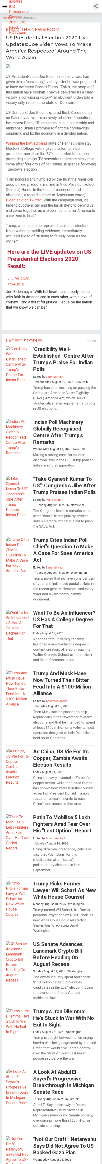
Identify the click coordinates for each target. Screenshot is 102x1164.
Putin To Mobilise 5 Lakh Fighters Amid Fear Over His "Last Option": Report (62, 824)
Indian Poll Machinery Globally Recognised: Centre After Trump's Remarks (58, 432)
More (91, 340)
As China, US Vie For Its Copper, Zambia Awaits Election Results (61, 758)
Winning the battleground (26, 143)
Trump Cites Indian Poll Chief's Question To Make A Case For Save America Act (63, 550)
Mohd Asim (53, 500)
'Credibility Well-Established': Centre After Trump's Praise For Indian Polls (63, 359)
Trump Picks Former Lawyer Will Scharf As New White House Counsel (64, 890)
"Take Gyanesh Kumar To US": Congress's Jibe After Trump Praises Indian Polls (64, 485)
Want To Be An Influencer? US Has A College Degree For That (64, 619)
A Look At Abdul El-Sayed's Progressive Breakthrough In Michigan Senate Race (63, 1082)
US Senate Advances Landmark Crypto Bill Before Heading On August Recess (58, 954)
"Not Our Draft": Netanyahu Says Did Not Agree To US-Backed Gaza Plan (64, 1145)
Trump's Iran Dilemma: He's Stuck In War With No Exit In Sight (63, 1018)
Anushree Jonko (56, 701)
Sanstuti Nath (55, 376)
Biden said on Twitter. (24, 200)
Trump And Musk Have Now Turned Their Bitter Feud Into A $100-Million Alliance (62, 683)
